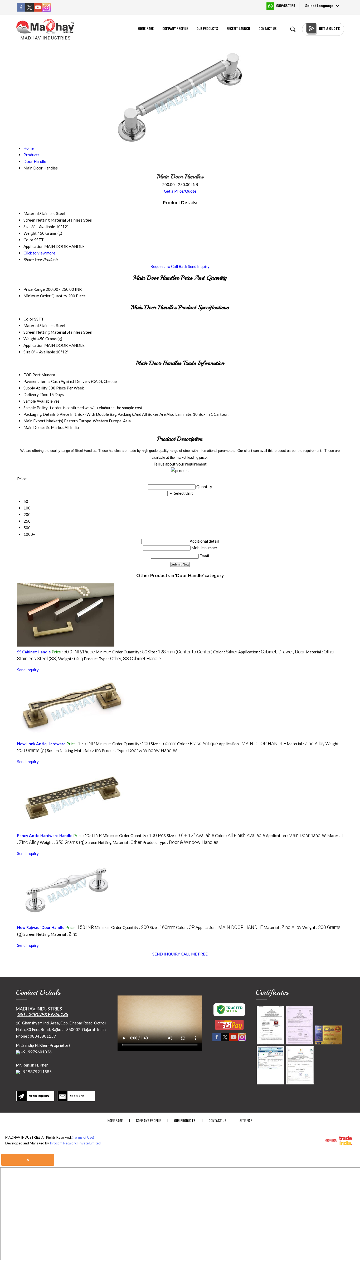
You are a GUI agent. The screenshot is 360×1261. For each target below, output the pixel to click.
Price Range (34, 289)
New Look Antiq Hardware (41, 743)
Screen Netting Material (44, 332)
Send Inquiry (199, 266)
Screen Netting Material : (74, 750)
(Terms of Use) (83, 1137)
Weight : (70, 658)
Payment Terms (36, 381)
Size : (180, 651)
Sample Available (38, 401)
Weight (30, 338)
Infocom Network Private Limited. (75, 1143)
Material (31, 325)
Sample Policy (35, 407)
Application (33, 345)
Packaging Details (39, 414)
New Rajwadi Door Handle (41, 927)
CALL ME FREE (194, 954)
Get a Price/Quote (180, 191)
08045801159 (285, 5)
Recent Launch (238, 28)
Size (27, 351)
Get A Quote (329, 28)
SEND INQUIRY (166, 954)
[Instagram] (46, 10)
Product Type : (122, 658)
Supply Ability (35, 388)
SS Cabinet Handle (34, 651)
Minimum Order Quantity (45, 295)
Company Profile (175, 28)
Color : (225, 651)
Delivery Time (35, 394)
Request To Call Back (168, 266)
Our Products (207, 28)
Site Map (246, 1120)
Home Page (146, 28)
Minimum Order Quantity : (121, 651)
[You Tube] (38, 10)
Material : (306, 743)
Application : (271, 651)
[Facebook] (21, 10)
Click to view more (39, 253)
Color (28, 319)
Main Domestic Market (43, 427)
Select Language (319, 5)
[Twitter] (29, 10)
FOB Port (32, 374)
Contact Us (267, 28)
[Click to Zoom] (270, 1025)
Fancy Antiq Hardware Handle (45, 835)
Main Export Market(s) (43, 420)
